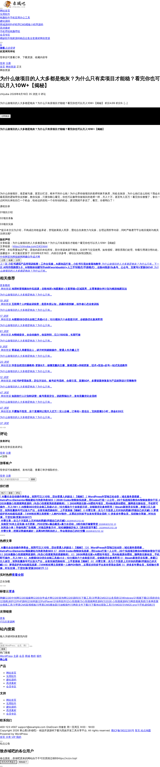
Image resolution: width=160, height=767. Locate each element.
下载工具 (88, 597)
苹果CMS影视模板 (27, 604)
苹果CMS (102, 597)
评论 (18, 493)
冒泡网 (11, 256)
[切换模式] (1, 766)
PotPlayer (48, 601)
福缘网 (18, 256)
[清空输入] (31, 646)
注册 (8, 63)
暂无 (138, 730)
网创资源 (11, 66)
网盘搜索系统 (139, 601)
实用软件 (11, 676)
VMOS (119, 604)
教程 (33, 656)
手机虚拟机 (147, 604)
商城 (27, 656)
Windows (129, 597)
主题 (15, 656)
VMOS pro (132, 604)
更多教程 (5, 285)
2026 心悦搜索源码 (117, 601)
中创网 (4, 256)
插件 (39, 656)
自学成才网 (34, 256)
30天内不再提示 (8, 762)
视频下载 (143, 597)
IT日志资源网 (7, 621)
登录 (2, 63)
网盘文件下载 (82, 604)
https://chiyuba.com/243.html (30, 246)
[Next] (4, 427)
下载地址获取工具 (102, 604)
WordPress (6, 656)
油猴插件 (66, 604)
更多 (12, 591)
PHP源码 (23, 601)
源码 (77, 597)
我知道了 (23, 762)
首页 (2, 66)
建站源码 (11, 679)
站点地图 (146, 730)
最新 (11, 493)
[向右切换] (4, 585)
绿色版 (35, 601)
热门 (3, 493)
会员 (21, 656)
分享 (18, 260)
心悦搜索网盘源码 (93, 601)
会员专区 (11, 686)
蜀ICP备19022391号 (122, 730)
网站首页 (11, 672)
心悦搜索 (76, 601)
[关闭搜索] (1, 643)
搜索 (33, 479)
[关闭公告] (1, 741)
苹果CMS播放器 (49, 604)
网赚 (25, 256)
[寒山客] (15, 7)
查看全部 (18, 575)
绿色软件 (63, 601)
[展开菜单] (1, 8)
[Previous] (1, 427)
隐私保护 (10, 601)
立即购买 (5, 116)
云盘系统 (115, 597)
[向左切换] (1, 585)
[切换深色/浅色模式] (1, 42)
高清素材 (11, 683)
